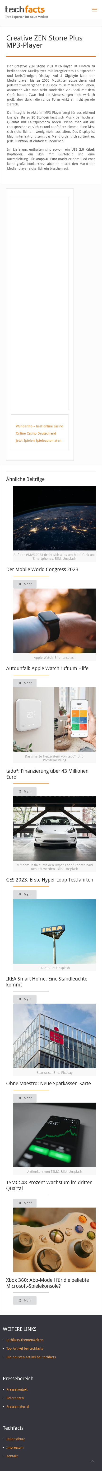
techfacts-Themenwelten (24, 1340)
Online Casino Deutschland (36, 433)
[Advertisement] (40, 238)
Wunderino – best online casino (39, 426)
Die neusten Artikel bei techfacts (31, 1357)
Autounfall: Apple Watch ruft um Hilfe (47, 668)
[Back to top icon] (92, 1461)
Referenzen (15, 1398)
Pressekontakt (17, 1389)
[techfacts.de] (25, 11)
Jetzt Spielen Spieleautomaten (38, 440)
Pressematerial (17, 1406)
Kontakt (12, 1456)
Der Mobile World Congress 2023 (42, 569)
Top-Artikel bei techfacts (24, 1348)
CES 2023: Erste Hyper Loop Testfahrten (49, 880)
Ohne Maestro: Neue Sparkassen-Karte (48, 1083)
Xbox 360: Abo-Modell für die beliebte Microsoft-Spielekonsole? (47, 1283)
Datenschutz (15, 1439)
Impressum (15, 1447)
